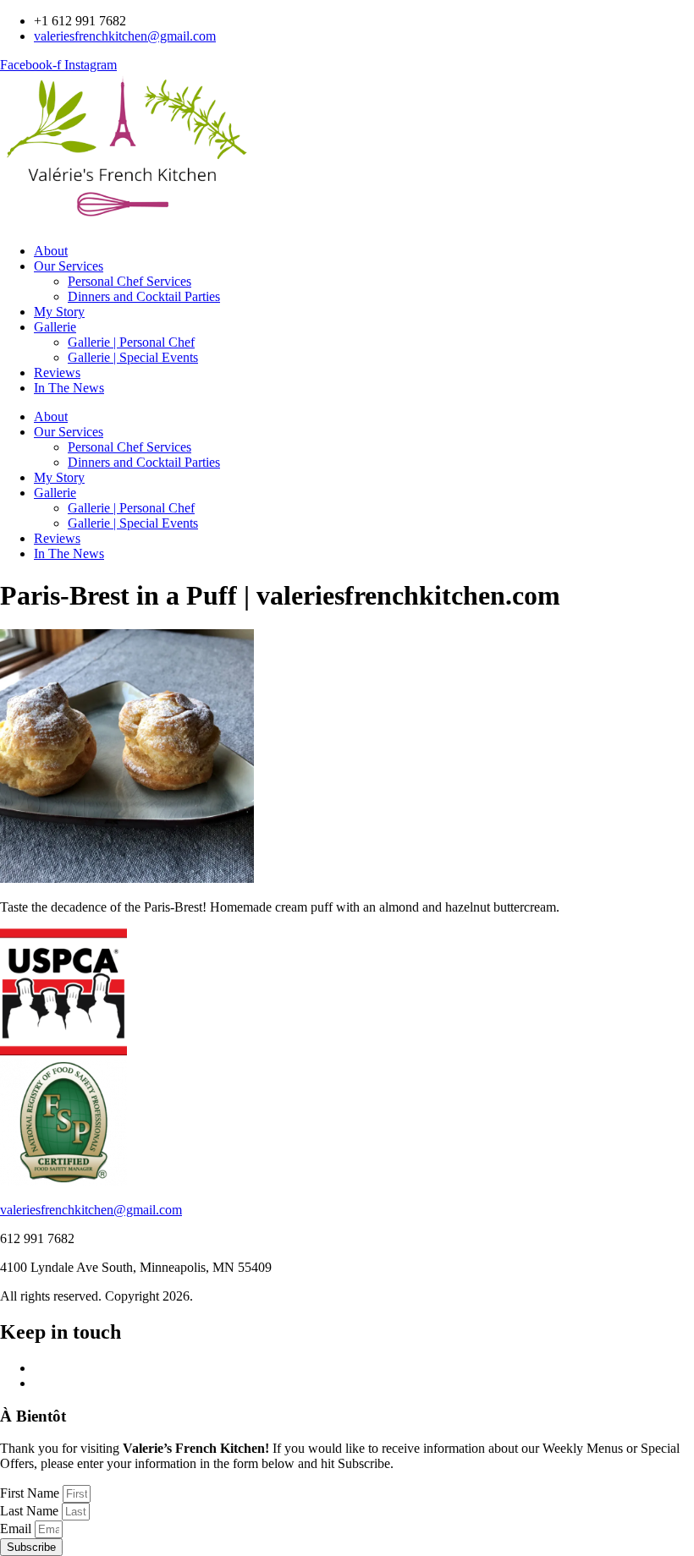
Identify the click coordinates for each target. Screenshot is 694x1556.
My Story (59, 311)
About (51, 251)
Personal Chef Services (129, 281)
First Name (31, 1493)
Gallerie (55, 327)
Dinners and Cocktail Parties (144, 296)
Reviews (57, 372)
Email (17, 1528)
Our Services (68, 266)
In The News (69, 388)
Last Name (31, 1511)
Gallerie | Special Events (133, 357)
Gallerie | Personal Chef (131, 342)
